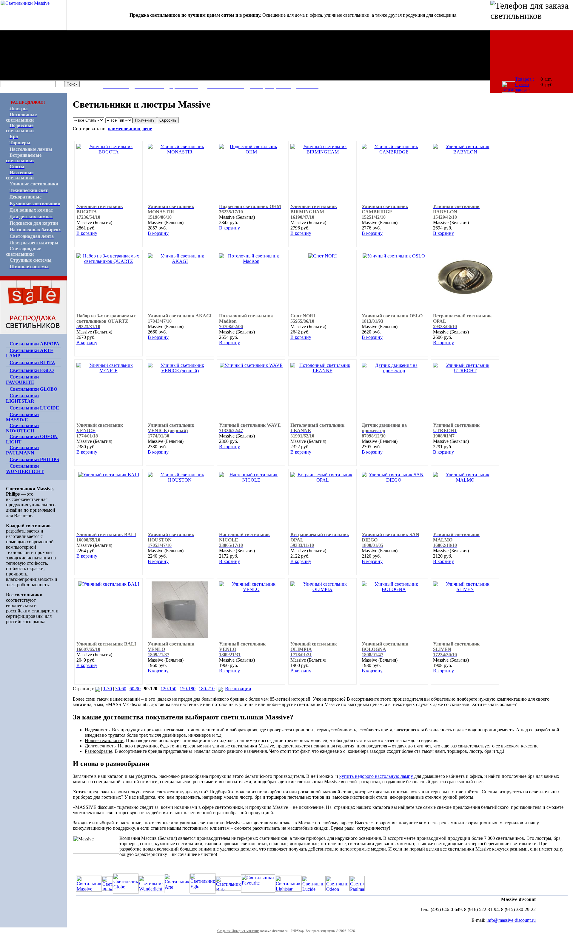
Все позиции (238, 688)
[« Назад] (97, 688)
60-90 (135, 688)
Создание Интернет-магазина (238, 931)
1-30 (107, 688)
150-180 (187, 688)
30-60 (120, 688)
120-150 (168, 688)
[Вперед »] (220, 688)
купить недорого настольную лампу (376, 776)
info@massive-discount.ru (511, 920)
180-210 (207, 688)
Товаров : (524, 79)
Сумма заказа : (522, 87)
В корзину (86, 233)
